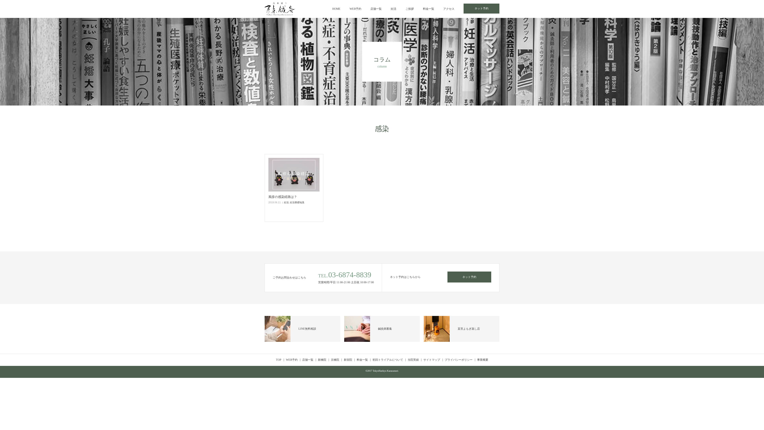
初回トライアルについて (387, 360)
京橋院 (335, 360)
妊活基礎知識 (297, 202)
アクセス (448, 8)
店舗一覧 (376, 8)
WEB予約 (355, 8)
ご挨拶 (409, 8)
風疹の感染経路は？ (282, 196)
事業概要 (482, 360)
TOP (278, 360)
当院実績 (413, 360)
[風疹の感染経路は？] (294, 175)
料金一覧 (428, 8)
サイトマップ (431, 360)
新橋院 (322, 360)
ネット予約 (481, 8)
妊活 (393, 8)
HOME (336, 8)
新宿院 (348, 360)
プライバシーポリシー (459, 360)
